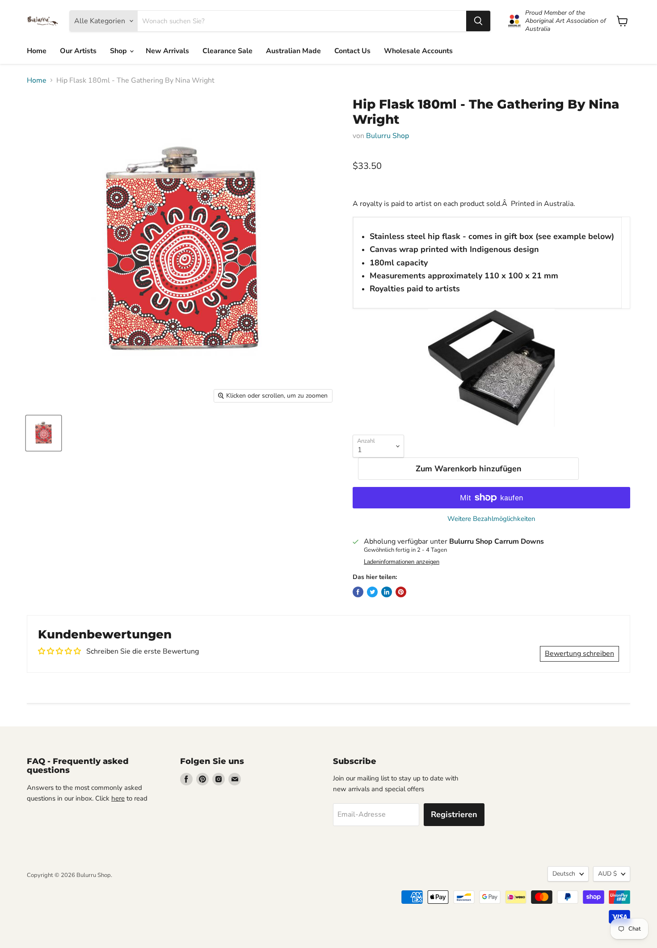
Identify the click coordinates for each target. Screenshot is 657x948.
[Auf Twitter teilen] (372, 592)
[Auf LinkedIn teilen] (386, 592)
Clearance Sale (227, 51)
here (118, 798)
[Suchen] (478, 21)
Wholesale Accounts (418, 51)
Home (36, 51)
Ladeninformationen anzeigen (401, 562)
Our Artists (78, 51)
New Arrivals (167, 51)
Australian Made (293, 51)
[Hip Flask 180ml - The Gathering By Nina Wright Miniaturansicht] (43, 433)
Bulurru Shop (387, 136)
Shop (119, 51)
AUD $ (607, 873)
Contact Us (352, 51)
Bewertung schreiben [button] (579, 654)
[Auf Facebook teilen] (358, 592)
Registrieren (454, 814)
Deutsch (563, 873)
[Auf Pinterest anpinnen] (401, 592)
